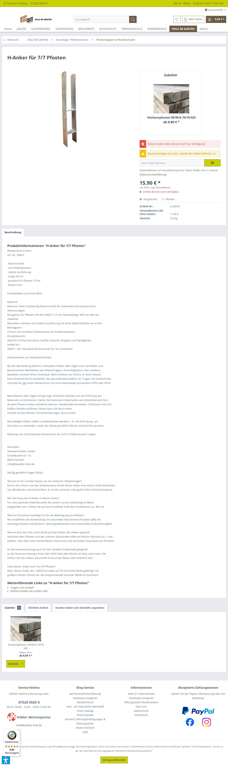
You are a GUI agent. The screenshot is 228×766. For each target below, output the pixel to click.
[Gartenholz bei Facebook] (190, 722)
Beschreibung (13, 232)
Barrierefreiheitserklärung (85, 693)
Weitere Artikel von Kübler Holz (29, 591)
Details (13, 664)
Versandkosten (59, 746)
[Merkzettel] (176, 19)
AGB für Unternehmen (141, 693)
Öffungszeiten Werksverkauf (141, 702)
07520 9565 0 (39, 3)
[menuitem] (105, 19)
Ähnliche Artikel (38, 607)
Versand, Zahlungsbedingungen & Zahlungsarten (85, 721)
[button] (6, 760)
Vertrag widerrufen (114, 760)
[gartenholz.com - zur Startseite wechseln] (36, 19)
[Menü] (18, 731)
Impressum (141, 715)
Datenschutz (141, 710)
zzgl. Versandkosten (160, 187)
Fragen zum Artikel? (22, 587)
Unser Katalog (85, 710)
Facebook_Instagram (85, 698)
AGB (85, 732)
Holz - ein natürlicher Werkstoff (85, 706)
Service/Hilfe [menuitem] (215, 10)
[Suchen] (133, 19)
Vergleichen (150, 199)
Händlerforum (85, 702)
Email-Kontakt (85, 715)
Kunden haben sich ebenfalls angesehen (79, 607)
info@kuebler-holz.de (29, 725)
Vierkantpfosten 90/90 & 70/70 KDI (171, 117)
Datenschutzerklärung (153, 174)
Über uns (141, 706)
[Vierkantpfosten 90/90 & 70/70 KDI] (171, 99)
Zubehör (12, 607)
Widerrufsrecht (85, 727)
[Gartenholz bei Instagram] (206, 722)
